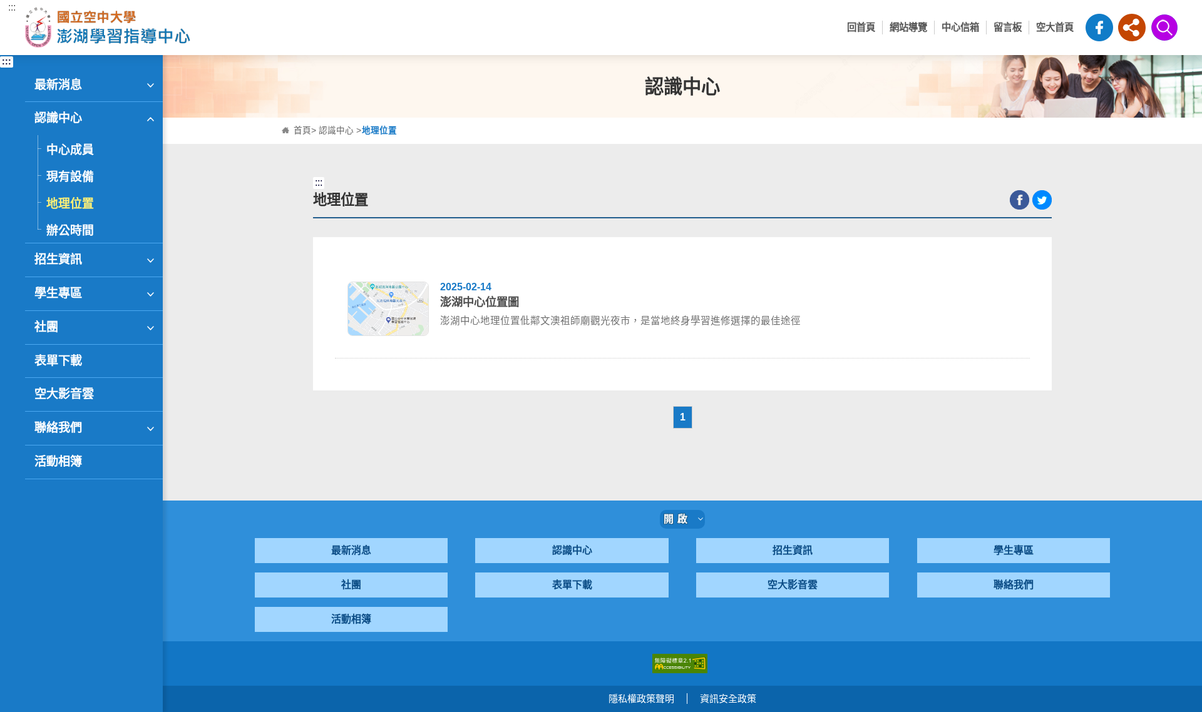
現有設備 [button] (70, 176)
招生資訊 (793, 550)
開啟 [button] (681, 519)
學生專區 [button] (58, 293)
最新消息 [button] (58, 84)
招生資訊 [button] (58, 259)
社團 (351, 584)
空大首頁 (1055, 27)
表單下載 (572, 584)
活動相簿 (351, 619)
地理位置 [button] (70, 203)
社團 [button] (46, 326)
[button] (1132, 27)
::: (12, 7)
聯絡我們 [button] (58, 427)
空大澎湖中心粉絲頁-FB (1099, 27)
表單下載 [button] (58, 360)
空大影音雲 (793, 584)
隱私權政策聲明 (641, 698)
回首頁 (861, 27)
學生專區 (1014, 550)
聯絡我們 (1014, 584)
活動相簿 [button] (58, 461)
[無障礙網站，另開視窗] (679, 662)
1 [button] (683, 417)
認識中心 (336, 130)
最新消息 (351, 550)
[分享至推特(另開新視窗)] (1042, 200)
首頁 (302, 130)
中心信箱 (960, 27)
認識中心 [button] (58, 118)
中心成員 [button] (70, 149)
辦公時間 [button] (70, 230)
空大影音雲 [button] (64, 393)
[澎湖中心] (168, 27)
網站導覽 (908, 27)
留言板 (1008, 27)
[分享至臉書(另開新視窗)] (1019, 200)
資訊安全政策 (728, 698)
